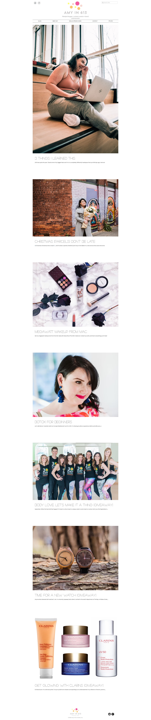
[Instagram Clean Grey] (35, 2)
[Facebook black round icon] (113, 714)
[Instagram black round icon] (109, 714)
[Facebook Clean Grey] (39, 2)
